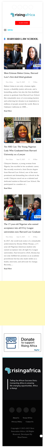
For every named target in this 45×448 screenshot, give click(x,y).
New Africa (9, 82)
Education (11, 139)
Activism (10, 66)
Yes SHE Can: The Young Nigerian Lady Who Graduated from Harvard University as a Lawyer (20, 150)
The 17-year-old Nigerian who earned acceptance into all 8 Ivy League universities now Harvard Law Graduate (22, 228)
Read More (8, 111)
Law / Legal (21, 139)
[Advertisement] (22, 303)
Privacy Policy (17, 422)
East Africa (20, 66)
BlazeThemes (22, 437)
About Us (16, 418)
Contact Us (29, 422)
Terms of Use (27, 418)
